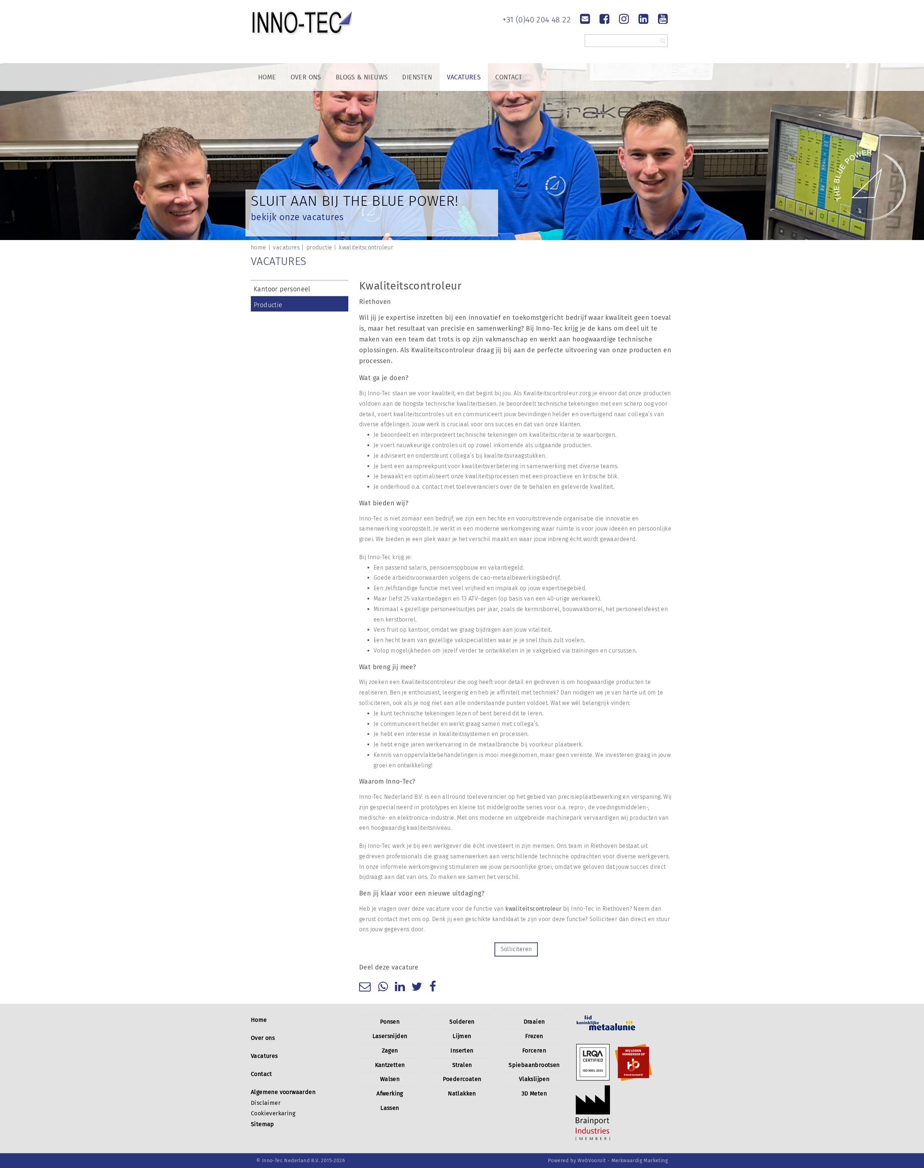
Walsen (390, 1079)
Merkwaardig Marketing (639, 1161)
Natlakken (462, 1093)
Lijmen (462, 1036)
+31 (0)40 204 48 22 (536, 20)
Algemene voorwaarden (283, 1092)
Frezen (534, 1036)
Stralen (462, 1065)
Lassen (389, 1107)
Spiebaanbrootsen (534, 1065)
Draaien (534, 1021)
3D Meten (534, 1093)
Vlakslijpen (534, 1079)
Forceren (534, 1050)
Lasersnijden (389, 1036)
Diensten (417, 77)
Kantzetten (390, 1065)
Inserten (461, 1050)
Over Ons (306, 77)
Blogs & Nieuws (362, 77)
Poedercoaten (462, 1079)
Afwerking (389, 1093)
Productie (268, 305)
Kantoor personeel (282, 289)
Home (267, 77)
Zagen (390, 1050)
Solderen (461, 1021)
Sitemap (262, 1124)
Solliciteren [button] (516, 949)
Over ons (263, 1037)
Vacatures (464, 77)
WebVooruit (592, 1161)
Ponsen (390, 1021)
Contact (508, 77)
